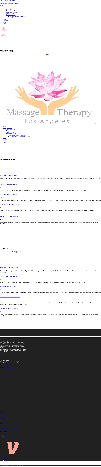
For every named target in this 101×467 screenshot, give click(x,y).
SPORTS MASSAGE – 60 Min (8, 194)
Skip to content (3, 0)
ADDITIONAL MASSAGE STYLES (10, 175)
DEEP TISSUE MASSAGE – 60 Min (10, 204)
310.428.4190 (7, 365)
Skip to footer (11, 0)
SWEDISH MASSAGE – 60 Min (9, 216)
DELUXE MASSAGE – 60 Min (8, 184)
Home (47, 54)
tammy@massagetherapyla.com (11, 368)
